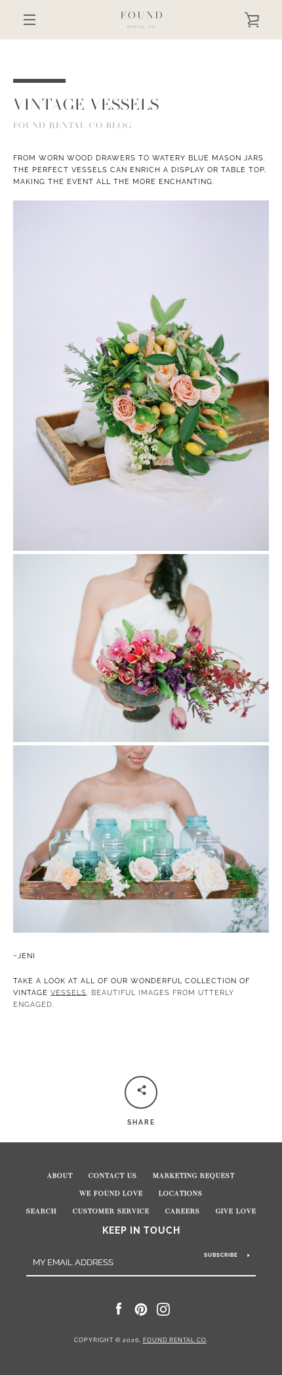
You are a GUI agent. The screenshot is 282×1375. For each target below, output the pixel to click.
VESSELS (68, 992)
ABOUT (60, 1176)
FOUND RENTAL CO (175, 1340)
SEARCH (41, 1211)
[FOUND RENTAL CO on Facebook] (118, 1308)
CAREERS (182, 1211)
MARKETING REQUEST (194, 1176)
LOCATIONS (181, 1194)
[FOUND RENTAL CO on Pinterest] (141, 1308)
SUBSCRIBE (221, 1254)
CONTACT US (113, 1176)
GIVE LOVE (236, 1211)
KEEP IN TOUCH (141, 1230)
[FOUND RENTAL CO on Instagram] (163, 1308)
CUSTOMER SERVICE (111, 1211)
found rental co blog (72, 125)
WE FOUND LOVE (111, 1194)
